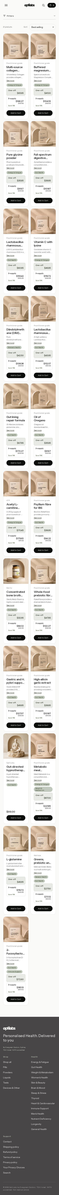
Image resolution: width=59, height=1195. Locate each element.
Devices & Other (11, 1087)
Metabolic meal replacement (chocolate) (42, 768)
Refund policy (10, 1152)
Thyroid (35, 1098)
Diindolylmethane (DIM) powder (15, 331)
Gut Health (39, 172)
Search (7, 1172)
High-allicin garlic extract (42, 681)
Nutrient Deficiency (41, 1118)
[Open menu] (6, 5)
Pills (5, 1067)
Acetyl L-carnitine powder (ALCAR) (12, 506)
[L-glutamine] (15, 838)
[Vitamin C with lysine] (43, 221)
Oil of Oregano (39, 418)
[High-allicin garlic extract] (43, 658)
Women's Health (14, 347)
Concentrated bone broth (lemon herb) (15, 593)
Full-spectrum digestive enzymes (43, 156)
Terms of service (11, 1157)
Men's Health (37, 1113)
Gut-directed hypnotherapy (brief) (15, 768)
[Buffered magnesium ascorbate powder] (43, 46)
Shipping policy (11, 1146)
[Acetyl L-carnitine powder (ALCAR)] (15, 484)
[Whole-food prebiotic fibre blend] (43, 571)
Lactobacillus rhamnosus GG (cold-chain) (42, 331)
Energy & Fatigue (14, 85)
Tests (5, 1082)
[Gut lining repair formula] (15, 396)
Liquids (6, 1077)
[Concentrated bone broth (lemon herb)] (15, 571)
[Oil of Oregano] (43, 396)
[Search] (43, 5)
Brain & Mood (38, 1087)
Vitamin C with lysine (43, 243)
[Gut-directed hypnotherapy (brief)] (15, 746)
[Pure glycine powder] (15, 134)
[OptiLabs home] (29, 5)
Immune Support (14, 971)
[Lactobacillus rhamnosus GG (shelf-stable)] (15, 221)
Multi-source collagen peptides (14, 69)
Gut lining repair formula (15, 418)
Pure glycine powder (14, 156)
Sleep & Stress (38, 1093)
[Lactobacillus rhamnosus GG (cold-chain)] (43, 309)
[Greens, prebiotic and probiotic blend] (43, 838)
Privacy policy (10, 1162)
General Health (41, 877)
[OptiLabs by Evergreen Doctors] (29, 1028)
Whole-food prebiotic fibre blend (43, 593)
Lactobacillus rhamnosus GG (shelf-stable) (14, 243)
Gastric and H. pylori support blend (15, 681)
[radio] (15, 91)
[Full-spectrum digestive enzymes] (43, 134)
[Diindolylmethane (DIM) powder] (15, 309)
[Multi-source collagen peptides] (15, 46)
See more (10, 80)
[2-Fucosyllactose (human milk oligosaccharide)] (15, 929)
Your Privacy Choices (14, 1167)
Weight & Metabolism (39, 789)
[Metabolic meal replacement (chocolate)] (43, 746)
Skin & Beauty (38, 1082)
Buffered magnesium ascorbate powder (41, 69)
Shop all (7, 1062)
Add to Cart (16, 113)
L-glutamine (14, 859)
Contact (7, 1141)
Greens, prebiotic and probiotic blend (42, 861)
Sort (26, 27)
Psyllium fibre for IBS (42, 506)
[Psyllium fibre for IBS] (43, 484)
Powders (7, 1072)
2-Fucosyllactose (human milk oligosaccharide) (15, 951)
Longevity (36, 1124)
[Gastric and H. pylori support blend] (15, 658)
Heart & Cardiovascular (43, 1103)
